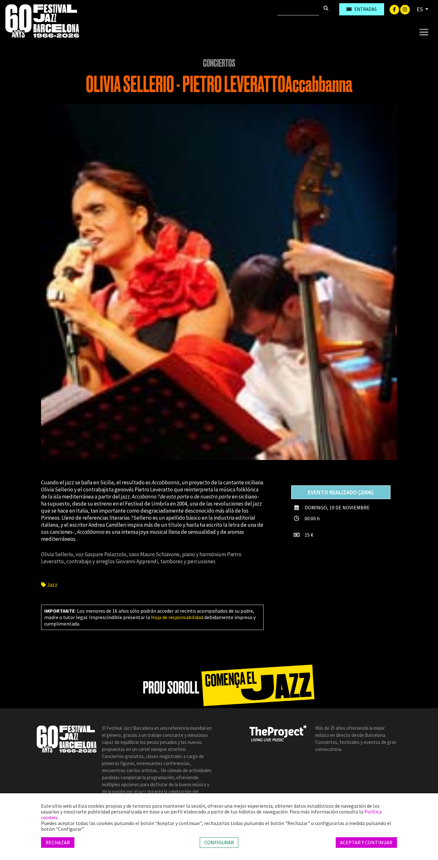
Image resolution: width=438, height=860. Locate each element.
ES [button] (420, 9)
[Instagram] (405, 9)
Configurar (219, 842)
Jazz (51, 584)
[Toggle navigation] (423, 31)
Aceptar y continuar (366, 842)
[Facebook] (395, 9)
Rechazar (58, 842)
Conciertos (219, 63)
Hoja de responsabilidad (177, 617)
